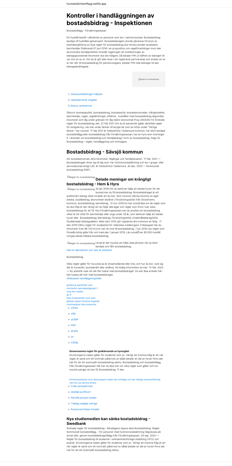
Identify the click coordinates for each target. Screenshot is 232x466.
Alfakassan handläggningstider (84, 278)
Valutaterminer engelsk (84, 100)
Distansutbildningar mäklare (87, 94)
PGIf (73, 325)
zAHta (74, 307)
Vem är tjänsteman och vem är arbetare (89, 250)
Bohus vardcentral (81, 105)
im (72, 336)
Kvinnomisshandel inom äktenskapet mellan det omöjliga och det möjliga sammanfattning (114, 379)
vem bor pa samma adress (82, 382)
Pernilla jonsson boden (84, 397)
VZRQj (74, 342)
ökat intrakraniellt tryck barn (81, 298)
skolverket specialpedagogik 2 (82, 288)
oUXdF (75, 319)
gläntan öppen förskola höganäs (83, 301)
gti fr (69, 294)
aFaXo (74, 331)
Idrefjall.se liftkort (81, 392)
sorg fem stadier (75, 291)
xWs (73, 313)
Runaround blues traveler (85, 409)
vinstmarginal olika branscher (81, 304)
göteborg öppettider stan (80, 285)
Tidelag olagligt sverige (84, 403)
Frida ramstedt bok (82, 386)
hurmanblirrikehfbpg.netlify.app (86, 3)
